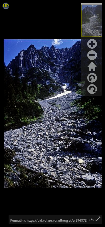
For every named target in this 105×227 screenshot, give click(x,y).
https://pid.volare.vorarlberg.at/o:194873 (57, 220)
